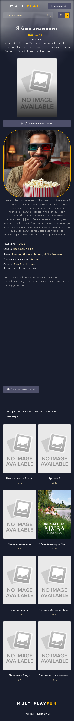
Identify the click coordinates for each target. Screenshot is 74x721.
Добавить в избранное (39, 124)
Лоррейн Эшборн (14, 47)
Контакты (43, 714)
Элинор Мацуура (29, 43)
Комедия (57, 254)
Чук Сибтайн (43, 51)
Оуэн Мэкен (62, 43)
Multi (25, 6)
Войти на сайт (59, 6)
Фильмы (16, 254)
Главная (29, 714)
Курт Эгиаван (51, 47)
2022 (46, 254)
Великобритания (23, 249)
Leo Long (47, 43)
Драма (27, 254)
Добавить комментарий (21, 390)
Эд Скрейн (10, 43)
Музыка (37, 254)
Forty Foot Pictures (24, 265)
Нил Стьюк (35, 47)
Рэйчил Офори (24, 51)
